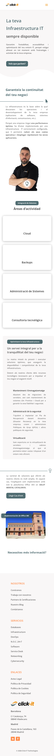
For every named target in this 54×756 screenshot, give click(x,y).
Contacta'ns (27, 561)
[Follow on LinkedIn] (13, 739)
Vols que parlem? (17, 63)
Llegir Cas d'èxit (16, 495)
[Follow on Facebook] (18, 739)
